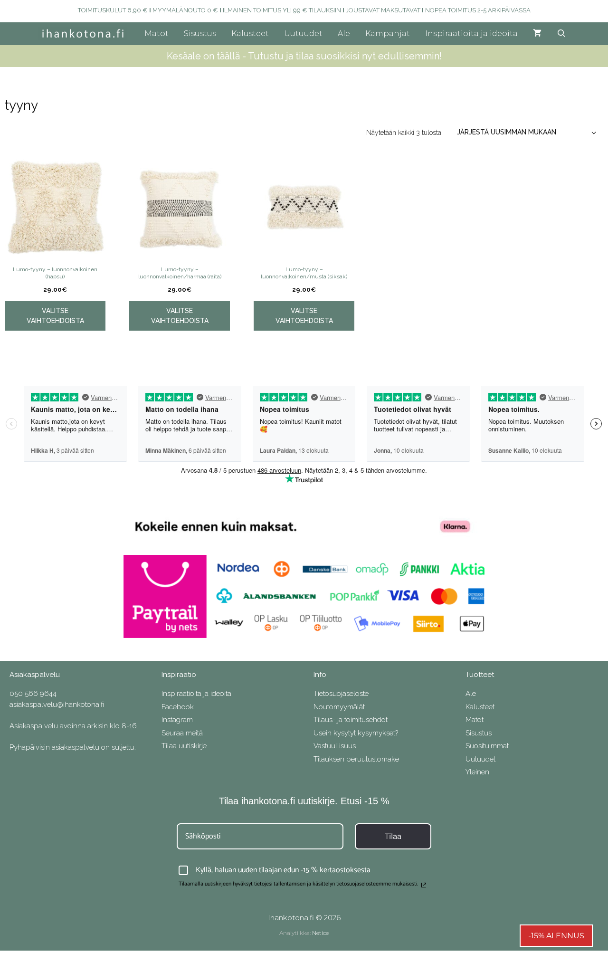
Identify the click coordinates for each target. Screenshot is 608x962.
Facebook (178, 707)
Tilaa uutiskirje (184, 746)
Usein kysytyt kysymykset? (356, 733)
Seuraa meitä (182, 733)
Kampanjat (387, 33)
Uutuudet (303, 33)
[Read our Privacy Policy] (423, 885)
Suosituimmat (487, 746)
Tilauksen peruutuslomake (356, 759)
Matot (156, 33)
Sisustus (200, 33)
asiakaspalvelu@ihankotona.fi (57, 704)
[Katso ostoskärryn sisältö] (537, 33)
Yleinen (477, 772)
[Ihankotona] (85, 33)
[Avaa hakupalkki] (561, 33)
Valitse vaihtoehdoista (55, 315)
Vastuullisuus (335, 746)
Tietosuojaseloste (341, 693)
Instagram (177, 719)
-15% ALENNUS (556, 935)
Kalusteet (250, 33)
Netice (320, 932)
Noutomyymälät (339, 707)
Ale (344, 33)
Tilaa (393, 836)
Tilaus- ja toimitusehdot (351, 719)
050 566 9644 (33, 693)
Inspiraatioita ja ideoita (471, 33)
